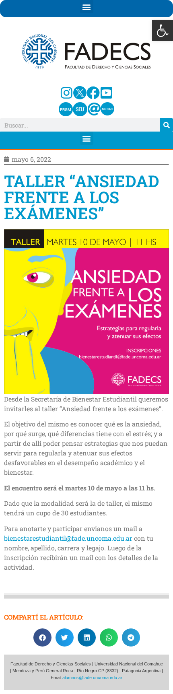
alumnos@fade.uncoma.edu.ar (92, 677)
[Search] (166, 125)
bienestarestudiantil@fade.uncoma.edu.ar (68, 538)
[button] (162, 30)
